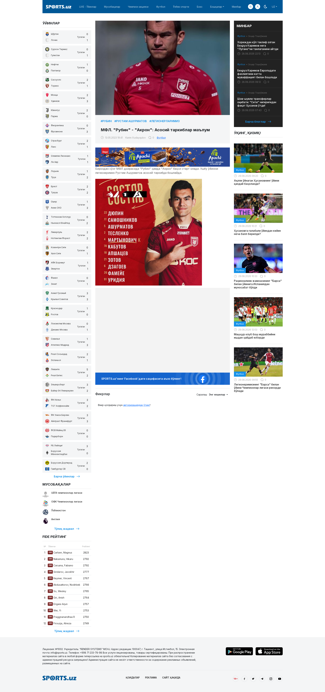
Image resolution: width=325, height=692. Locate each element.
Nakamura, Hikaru (61, 559)
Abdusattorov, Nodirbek (64, 584)
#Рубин (106, 121)
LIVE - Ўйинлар (87, 6)
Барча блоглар (255, 121)
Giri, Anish (56, 597)
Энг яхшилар (217, 394)
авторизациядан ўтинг (136, 405)
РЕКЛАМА (151, 677)
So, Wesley (57, 591)
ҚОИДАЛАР (133, 677)
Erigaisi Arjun (58, 604)
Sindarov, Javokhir (61, 571)
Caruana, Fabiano (61, 565)
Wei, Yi (55, 610)
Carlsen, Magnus (60, 552)
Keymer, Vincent (60, 578)
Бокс (199, 6)
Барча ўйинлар (64, 476)
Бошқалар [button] (216, 6)
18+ (236, 678)
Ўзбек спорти (181, 6)
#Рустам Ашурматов (130, 121)
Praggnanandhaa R (62, 616)
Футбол (160, 6)
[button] (257, 6)
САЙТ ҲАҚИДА (171, 677)
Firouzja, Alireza (60, 623)
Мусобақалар (112, 6)
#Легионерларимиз (164, 121)
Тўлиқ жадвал (64, 528)
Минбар (236, 6)
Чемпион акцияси (138, 6)
